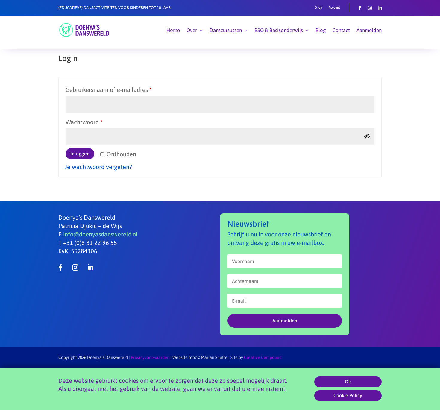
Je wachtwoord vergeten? (98, 166)
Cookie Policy (347, 395)
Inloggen (79, 153)
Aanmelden (369, 30)
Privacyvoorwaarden (150, 357)
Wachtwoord (93, 121)
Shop (318, 7)
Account (334, 7)
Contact (341, 30)
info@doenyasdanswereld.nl (100, 234)
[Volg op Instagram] (370, 8)
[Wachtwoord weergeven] (367, 136)
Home (173, 30)
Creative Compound (263, 357)
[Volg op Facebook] (360, 8)
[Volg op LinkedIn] (380, 8)
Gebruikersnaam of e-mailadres (117, 89)
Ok (348, 381)
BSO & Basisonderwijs (278, 30)
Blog (320, 30)
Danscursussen (226, 30)
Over (191, 30)
